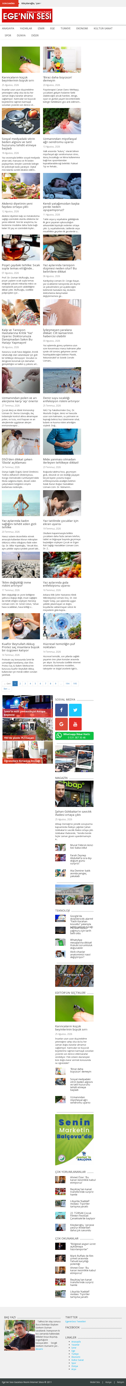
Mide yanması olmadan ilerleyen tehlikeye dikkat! (61, 460)
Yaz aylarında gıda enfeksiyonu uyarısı (56, 584)
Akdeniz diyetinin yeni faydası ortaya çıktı (17, 205)
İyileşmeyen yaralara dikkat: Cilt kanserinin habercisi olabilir (58, 333)
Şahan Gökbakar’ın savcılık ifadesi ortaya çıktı (73, 813)
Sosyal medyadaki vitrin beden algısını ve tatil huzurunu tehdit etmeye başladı (19, 143)
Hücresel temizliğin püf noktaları (59, 645)
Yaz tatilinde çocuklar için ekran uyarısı (60, 522)
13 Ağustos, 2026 (51, 146)
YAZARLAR (26, 28)
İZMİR (41, 28)
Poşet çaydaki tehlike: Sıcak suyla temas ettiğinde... (21, 266)
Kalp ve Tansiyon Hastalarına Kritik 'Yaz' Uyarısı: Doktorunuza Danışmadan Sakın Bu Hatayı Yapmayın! (17, 336)
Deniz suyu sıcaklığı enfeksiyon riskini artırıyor (61, 399)
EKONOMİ (82, 28)
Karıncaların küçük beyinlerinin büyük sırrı (18, 79)
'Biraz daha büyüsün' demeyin (57, 79)
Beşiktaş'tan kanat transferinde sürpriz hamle (82, 1192)
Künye (108, 1382)
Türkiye (75, 1353)
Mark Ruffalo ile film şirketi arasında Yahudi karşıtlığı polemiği (81, 1260)
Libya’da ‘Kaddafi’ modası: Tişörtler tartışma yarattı (80, 1203)
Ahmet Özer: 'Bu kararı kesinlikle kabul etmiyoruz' (83, 1180)
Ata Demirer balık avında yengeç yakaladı (80, 873)
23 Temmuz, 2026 (52, 467)
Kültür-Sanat (77, 1359)
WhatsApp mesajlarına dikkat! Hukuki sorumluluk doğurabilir (81, 944)
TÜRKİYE (66, 28)
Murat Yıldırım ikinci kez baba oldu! (81, 846)
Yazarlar (75, 1344)
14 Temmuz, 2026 (11, 655)
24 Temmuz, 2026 (11, 467)
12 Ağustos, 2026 (10, 211)
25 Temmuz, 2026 (52, 405)
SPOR (8, 35)
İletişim (120, 1382)
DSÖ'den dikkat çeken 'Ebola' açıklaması (17, 460)
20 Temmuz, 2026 (11, 531)
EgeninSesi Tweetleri (75, 1321)
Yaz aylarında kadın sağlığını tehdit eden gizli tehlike (19, 524)
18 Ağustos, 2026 (10, 153)
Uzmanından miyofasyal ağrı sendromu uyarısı (60, 140)
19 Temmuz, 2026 (52, 528)
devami (39, 1348)
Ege (73, 1350)
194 (67, 683)
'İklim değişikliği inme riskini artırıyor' (16, 584)
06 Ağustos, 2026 (51, 276)
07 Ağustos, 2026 (10, 273)
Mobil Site (95, 1382)
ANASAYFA (8, 28)
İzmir (73, 1347)
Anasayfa (76, 1341)
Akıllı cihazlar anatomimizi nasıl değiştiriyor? (80, 954)
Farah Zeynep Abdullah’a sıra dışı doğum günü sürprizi (81, 859)
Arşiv (73, 1369)
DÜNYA (21, 35)
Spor (73, 1363)
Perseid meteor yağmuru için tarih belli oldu (80, 930)
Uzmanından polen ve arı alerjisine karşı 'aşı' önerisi (20, 399)
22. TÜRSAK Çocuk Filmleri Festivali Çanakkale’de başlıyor (82, 1215)
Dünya (74, 1366)
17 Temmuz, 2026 (11, 590)
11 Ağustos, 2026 (51, 214)
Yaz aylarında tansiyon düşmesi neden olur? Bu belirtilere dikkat (60, 268)
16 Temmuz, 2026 (52, 590)
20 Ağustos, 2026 (51, 85)
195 (75, 683)
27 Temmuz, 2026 (11, 405)
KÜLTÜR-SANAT (103, 28)
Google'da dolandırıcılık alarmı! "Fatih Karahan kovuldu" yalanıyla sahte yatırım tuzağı (81, 921)
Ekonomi (75, 1356)
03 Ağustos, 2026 (51, 340)
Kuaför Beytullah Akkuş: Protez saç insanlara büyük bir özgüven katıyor (20, 647)
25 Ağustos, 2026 (10, 85)
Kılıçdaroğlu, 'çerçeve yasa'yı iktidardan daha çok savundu (54, 3)
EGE (52, 28)
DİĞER (35, 35)
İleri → (7, 688)
